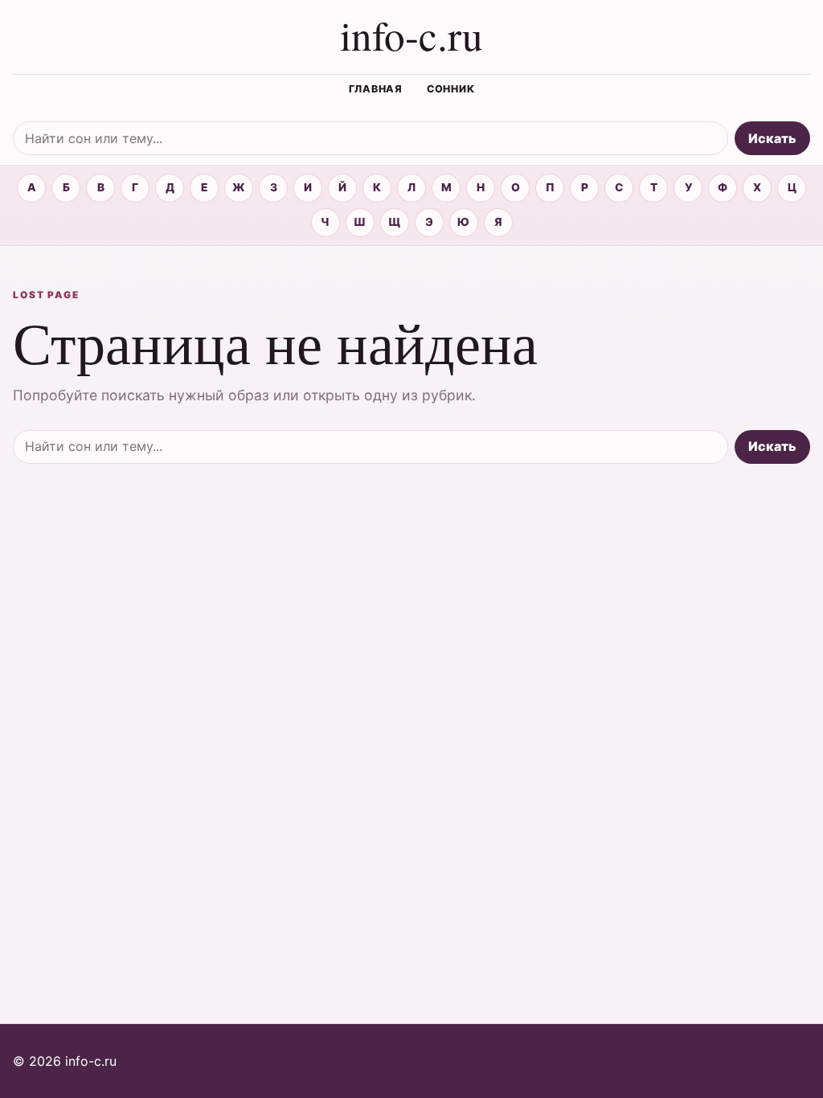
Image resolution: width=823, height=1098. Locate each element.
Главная (376, 89)
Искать (772, 138)
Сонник (451, 89)
